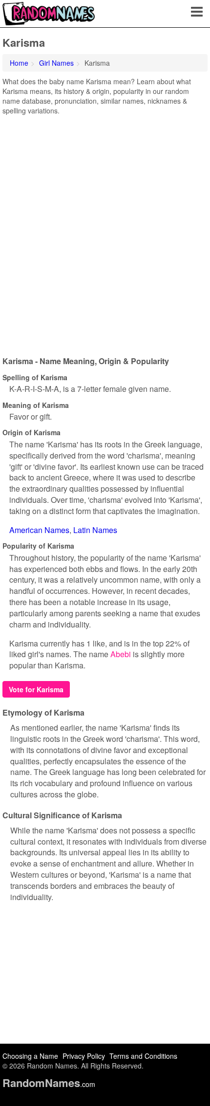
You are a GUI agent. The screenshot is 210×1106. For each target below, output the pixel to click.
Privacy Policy (84, 1056)
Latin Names (95, 529)
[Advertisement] (105, 232)
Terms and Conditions (143, 1056)
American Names (39, 529)
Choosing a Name (30, 1056)
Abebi (120, 654)
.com (48, 1084)
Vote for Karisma (36, 689)
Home (19, 63)
